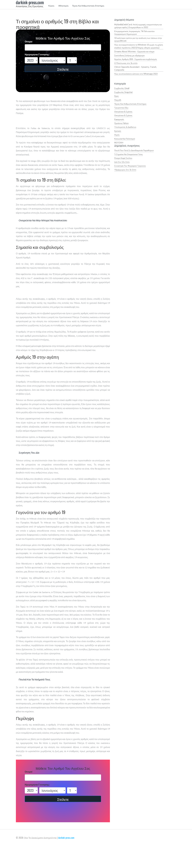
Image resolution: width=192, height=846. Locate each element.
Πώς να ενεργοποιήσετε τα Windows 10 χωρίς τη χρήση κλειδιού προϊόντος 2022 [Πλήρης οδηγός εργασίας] (138, 46)
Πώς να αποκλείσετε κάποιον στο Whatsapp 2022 (136, 74)
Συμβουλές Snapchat (123, 92)
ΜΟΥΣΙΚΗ (118, 142)
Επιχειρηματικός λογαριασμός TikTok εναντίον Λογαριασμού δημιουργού (134, 32)
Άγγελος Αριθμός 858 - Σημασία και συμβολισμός (135, 59)
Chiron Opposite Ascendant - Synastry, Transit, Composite (135, 68)
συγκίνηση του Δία (29, 452)
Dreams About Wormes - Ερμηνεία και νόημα (134, 51)
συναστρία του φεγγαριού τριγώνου (130, 166)
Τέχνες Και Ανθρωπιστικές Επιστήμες (88, 5)
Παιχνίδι (117, 100)
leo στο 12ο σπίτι (122, 162)
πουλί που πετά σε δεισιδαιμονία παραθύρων (134, 150)
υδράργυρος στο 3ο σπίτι (125, 170)
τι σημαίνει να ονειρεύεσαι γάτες (128, 154)
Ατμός (117, 135)
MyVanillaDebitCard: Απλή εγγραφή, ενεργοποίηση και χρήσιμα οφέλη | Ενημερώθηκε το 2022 (138, 26)
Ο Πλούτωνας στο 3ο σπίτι (125, 63)
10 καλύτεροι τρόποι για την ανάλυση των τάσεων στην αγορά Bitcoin (138, 39)
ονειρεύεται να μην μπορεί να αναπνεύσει (43, 220)
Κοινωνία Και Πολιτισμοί (124, 138)
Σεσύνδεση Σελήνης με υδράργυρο (129, 55)
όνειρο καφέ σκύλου (123, 158)
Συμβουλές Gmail (121, 88)
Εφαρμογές (119, 119)
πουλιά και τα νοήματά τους (34, 679)
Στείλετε (63, 69)
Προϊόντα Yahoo (121, 123)
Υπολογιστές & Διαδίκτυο (125, 127)
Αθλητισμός (63, 5)
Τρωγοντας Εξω (121, 107)
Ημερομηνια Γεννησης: (37, 54)
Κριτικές (117, 131)
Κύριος (51, 5)
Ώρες (116, 96)
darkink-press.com (66, 837)
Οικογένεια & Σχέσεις (123, 111)
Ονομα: (29, 41)
